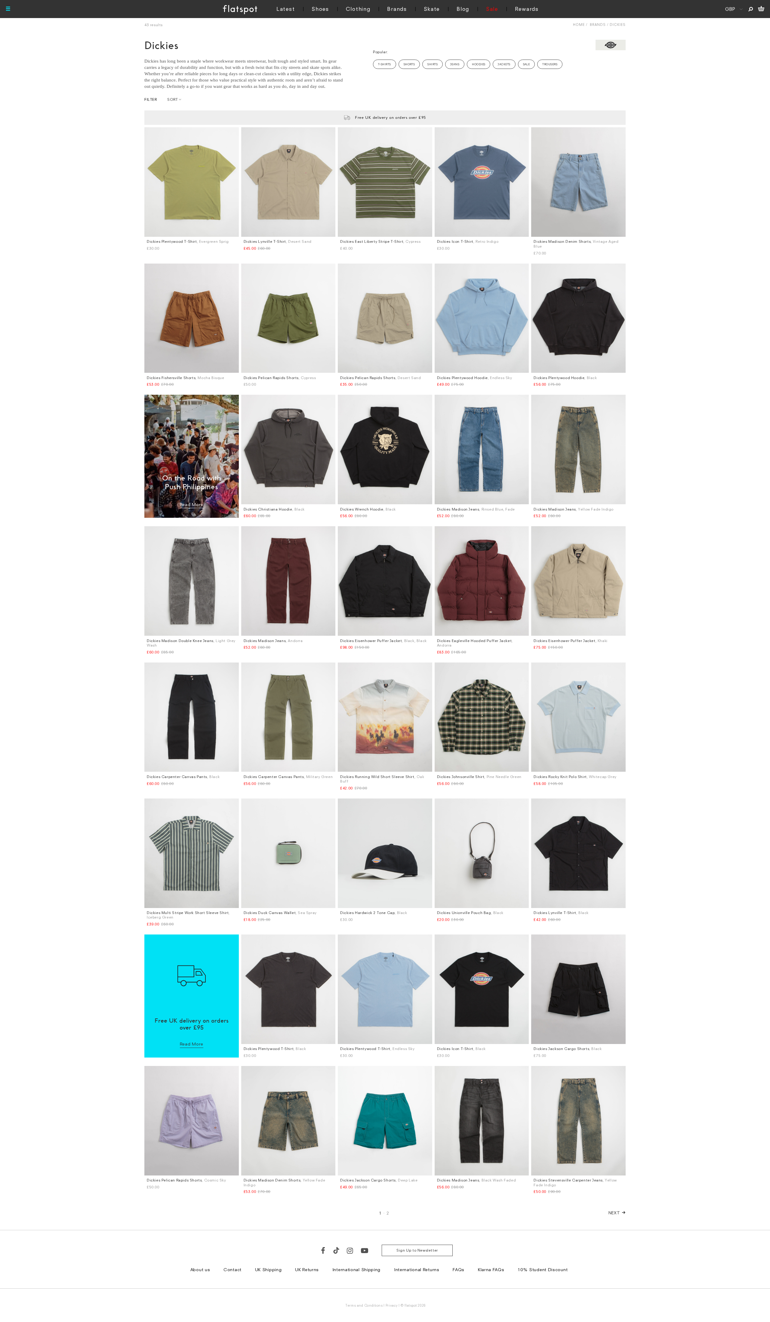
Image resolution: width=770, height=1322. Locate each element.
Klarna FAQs (491, 1269)
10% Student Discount (543, 1269)
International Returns (416, 1269)
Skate (432, 9)
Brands (397, 9)
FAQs (458, 1269)
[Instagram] (350, 1250)
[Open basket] (761, 9)
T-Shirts (384, 64)
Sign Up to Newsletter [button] (417, 1250)
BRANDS (598, 24)
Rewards (527, 9)
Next (614, 1212)
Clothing (358, 9)
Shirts (432, 64)
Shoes (320, 9)
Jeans (454, 64)
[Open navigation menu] (8, 9)
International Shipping (356, 1269)
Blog (463, 9)
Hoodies (478, 64)
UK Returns (307, 1269)
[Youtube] (365, 1250)
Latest (285, 9)
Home (579, 24)
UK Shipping (268, 1269)
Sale (492, 9)
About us (200, 1269)
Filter (150, 99)
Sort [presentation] (172, 99)
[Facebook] (323, 1250)
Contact (232, 1269)
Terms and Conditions (364, 1305)
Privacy (392, 1305)
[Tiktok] (336, 1250)
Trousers (549, 64)
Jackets (504, 64)
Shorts (409, 64)
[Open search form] (750, 9)
